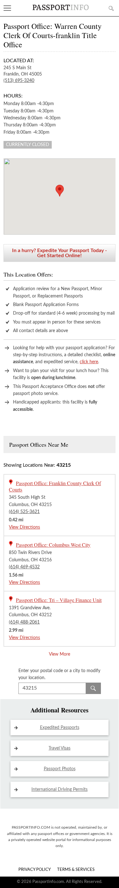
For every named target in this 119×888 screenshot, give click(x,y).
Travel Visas (59, 748)
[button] (59, 190)
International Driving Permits (59, 789)
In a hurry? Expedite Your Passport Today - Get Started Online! (59, 253)
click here (89, 362)
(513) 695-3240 (18, 80)
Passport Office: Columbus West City (53, 544)
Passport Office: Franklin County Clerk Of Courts (55, 486)
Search (93, 688)
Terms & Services (76, 870)
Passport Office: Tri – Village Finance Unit (59, 600)
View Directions (24, 527)
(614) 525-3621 (24, 512)
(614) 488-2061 (24, 622)
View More (59, 654)
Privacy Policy (34, 870)
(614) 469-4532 (24, 567)
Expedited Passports (59, 727)
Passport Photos (60, 769)
